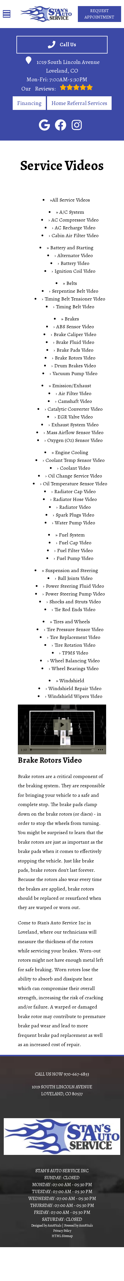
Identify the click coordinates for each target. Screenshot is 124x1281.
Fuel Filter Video (75, 550)
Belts (71, 283)
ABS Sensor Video (75, 326)
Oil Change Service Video (75, 475)
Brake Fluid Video (75, 342)
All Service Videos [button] (71, 199)
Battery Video (75, 263)
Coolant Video (75, 468)
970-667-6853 (76, 1074)
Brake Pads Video (75, 349)
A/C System (71, 212)
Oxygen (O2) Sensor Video (75, 440)
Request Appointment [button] (99, 14)
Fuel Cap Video (75, 542)
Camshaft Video (75, 401)
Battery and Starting (71, 247)
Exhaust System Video (75, 424)
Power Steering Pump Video (75, 593)
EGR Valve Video (75, 416)
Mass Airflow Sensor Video (75, 432)
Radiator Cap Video (75, 491)
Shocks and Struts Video (75, 601)
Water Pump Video (75, 522)
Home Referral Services (79, 103)
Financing (29, 103)
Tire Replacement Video (75, 637)
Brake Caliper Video (75, 334)
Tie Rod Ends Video (75, 609)
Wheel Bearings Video (75, 668)
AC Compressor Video (75, 219)
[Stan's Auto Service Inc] (46, 14)
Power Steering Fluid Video (75, 586)
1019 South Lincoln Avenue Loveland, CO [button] (68, 66)
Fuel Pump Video (75, 558)
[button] (44, 125)
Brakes (72, 318)
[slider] (61, 749)
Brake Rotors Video (75, 357)
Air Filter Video (75, 393)
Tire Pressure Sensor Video (75, 629)
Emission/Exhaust (71, 385)
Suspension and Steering (71, 570)
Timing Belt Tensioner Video (75, 298)
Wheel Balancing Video (75, 660)
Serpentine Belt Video (75, 290)
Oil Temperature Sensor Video (75, 483)
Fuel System (72, 534)
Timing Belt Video (75, 306)
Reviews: (39, 89)
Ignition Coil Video (75, 271)
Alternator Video (75, 255)
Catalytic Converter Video (75, 409)
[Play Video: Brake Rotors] (62, 724)
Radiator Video (75, 507)
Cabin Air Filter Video (75, 235)
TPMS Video (75, 652)
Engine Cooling (71, 452)
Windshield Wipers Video (75, 696)
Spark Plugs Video (75, 514)
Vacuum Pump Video (74, 373)
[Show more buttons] (100, 749)
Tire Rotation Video (75, 645)
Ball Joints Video (75, 578)
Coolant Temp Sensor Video (75, 460)
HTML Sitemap (62, 1236)
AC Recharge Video (75, 227)
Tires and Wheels (71, 621)
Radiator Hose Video (75, 499)
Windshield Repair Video (75, 688)
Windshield (71, 680)
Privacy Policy (62, 1230)
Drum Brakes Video (75, 365)
